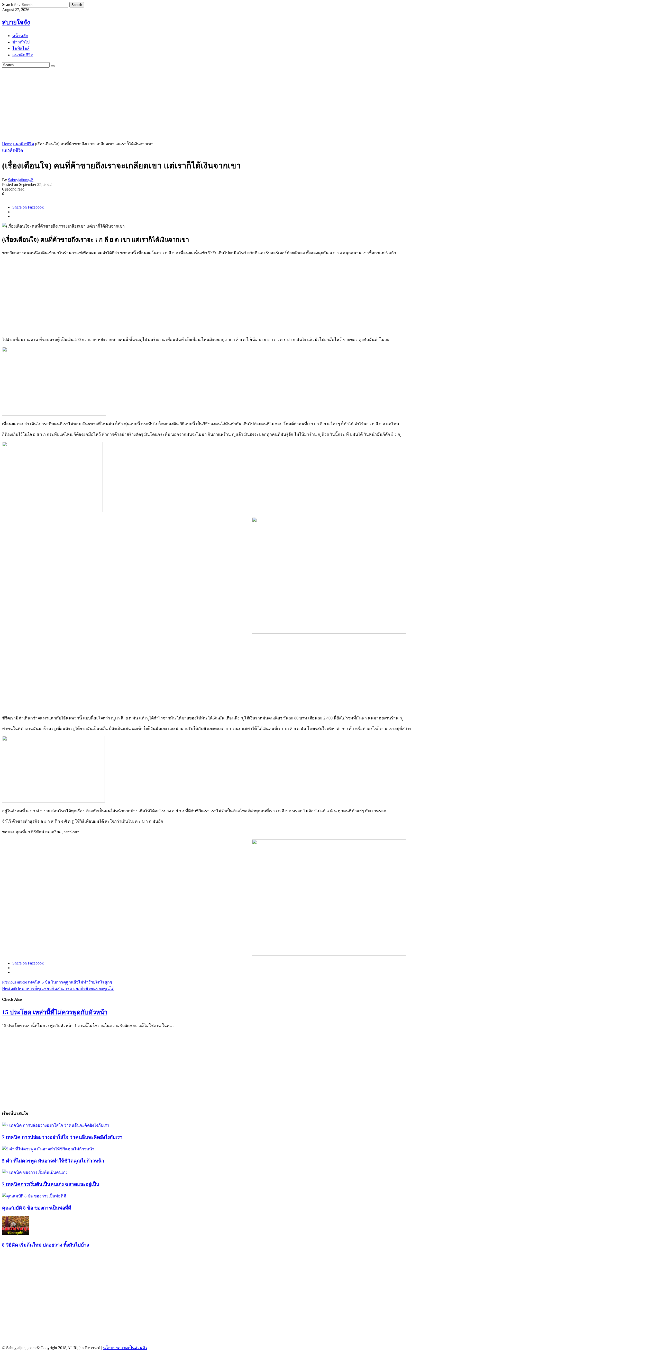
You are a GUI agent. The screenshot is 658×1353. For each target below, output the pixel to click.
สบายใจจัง (16, 22)
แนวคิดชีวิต (23, 144)
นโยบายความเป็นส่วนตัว (125, 1348)
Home (7, 144)
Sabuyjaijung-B (20, 180)
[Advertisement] (156, 104)
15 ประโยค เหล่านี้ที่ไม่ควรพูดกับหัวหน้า (54, 1012)
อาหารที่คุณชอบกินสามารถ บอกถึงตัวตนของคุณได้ (58, 988)
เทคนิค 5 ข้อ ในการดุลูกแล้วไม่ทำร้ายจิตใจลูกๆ (57, 982)
